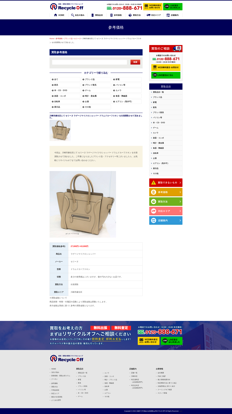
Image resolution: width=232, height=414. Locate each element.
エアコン (108, 393)
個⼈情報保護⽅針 (164, 379)
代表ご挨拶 (162, 376)
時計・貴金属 (91, 96)
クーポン (54, 379)
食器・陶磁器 (121, 96)
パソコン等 (120, 85)
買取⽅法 (54, 387)
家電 (118, 79)
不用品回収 (55, 390)
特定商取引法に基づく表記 (167, 383)
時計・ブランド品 (111, 380)
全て (56, 79)
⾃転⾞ (107, 386)
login (180, 411)
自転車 (57, 101)
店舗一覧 (134, 373)
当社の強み (55, 372)
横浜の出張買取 (56, 397)
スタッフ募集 (162, 393)
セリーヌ (77, 38)
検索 (135, 62)
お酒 (87, 101)
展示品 (57, 107)
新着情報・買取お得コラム (60, 376)
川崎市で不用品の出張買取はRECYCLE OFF (150, 411)
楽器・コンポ (109, 376)
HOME (53, 369)
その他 (88, 107)
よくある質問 (56, 400)
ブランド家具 (91, 85)
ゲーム (88, 90)
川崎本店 (134, 376)
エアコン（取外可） (124, 101)
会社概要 (161, 373)
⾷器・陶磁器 (109, 383)
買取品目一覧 (158, 92)
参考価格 (59, 38)
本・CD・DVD (60, 90)
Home (52, 38)
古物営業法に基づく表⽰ (166, 386)
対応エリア (55, 393)
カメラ (118, 90)
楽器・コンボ (60, 96)
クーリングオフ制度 (165, 390)
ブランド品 (68, 38)
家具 (56, 85)
